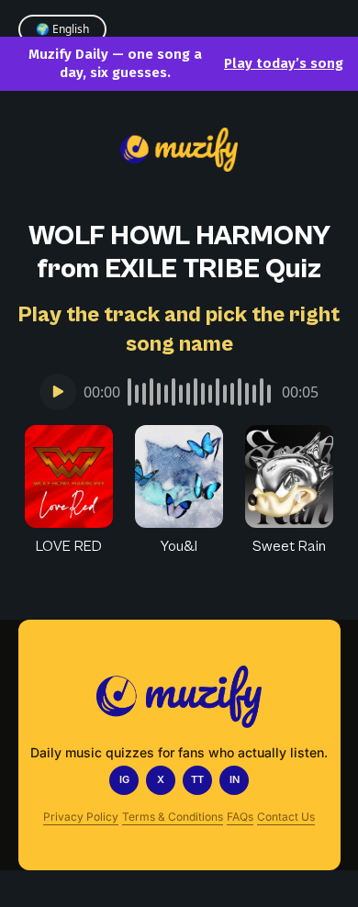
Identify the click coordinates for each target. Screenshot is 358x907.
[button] (69, 491)
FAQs (240, 816)
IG (124, 779)
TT (197, 779)
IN (234, 779)
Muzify (179, 595)
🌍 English (62, 29)
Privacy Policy (80, 816)
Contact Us (286, 816)
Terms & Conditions (172, 816)
